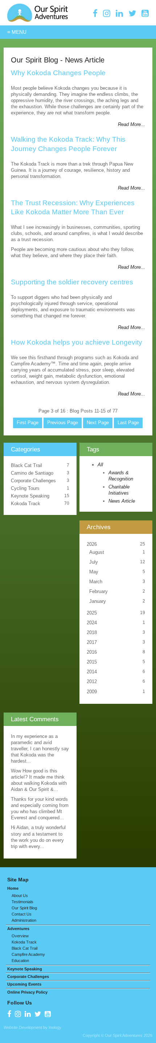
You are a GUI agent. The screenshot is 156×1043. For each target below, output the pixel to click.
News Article (84, 60)
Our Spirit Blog (34, 60)
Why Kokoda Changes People (58, 73)
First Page (27, 422)
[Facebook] (95, 13)
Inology (55, 1027)
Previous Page (62, 422)
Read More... (131, 124)
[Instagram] (106, 13)
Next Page (98, 422)
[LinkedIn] (119, 13)
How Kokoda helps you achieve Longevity (76, 342)
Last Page (128, 422)
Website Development (23, 1027)
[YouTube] (145, 13)
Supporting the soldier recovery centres (72, 282)
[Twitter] (132, 13)
